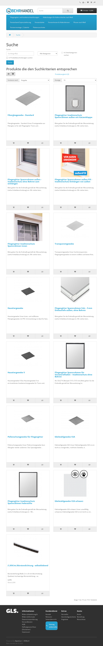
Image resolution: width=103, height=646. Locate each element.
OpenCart (18, 641)
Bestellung (80, 617)
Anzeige (57, 80)
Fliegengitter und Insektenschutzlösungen (24, 17)
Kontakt (48, 614)
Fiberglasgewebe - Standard (21, 115)
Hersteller (64, 614)
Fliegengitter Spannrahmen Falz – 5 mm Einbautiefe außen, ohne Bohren (73, 309)
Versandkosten (27, 622)
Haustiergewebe (15, 308)
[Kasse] (94, 2)
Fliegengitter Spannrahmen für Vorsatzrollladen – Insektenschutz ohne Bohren (73, 374)
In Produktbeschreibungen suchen (21, 58)
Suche (18, 35)
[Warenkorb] (91, 2)
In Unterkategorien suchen (70, 53)
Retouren (49, 617)
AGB (23, 624)
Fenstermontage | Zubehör (19, 27)
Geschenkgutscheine (68, 617)
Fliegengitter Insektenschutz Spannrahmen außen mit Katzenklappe (73, 116)
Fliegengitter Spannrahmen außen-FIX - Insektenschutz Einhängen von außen (73, 180)
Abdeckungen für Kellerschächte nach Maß (58, 17)
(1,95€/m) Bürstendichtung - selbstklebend (28, 565)
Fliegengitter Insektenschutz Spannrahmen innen (21, 244)
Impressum (26, 632)
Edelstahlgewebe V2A (65, 436)
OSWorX (26, 641)
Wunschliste (81, 619)
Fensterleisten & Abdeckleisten (59, 22)
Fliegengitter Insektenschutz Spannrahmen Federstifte (21, 502)
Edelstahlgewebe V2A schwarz (69, 501)
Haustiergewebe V (16, 372)
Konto (79, 614)
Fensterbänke (39, 22)
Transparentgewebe (64, 243)
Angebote (64, 619)
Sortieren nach (13, 80)
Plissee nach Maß (79, 22)
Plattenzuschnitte (39, 27)
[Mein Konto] (84, 2)
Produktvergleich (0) (62, 74)
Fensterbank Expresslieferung (20, 22)
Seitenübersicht (51, 619)
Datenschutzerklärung (30, 619)
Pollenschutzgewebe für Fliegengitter (25, 436)
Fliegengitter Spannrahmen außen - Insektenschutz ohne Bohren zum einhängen (25, 181)
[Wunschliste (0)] (88, 2)
